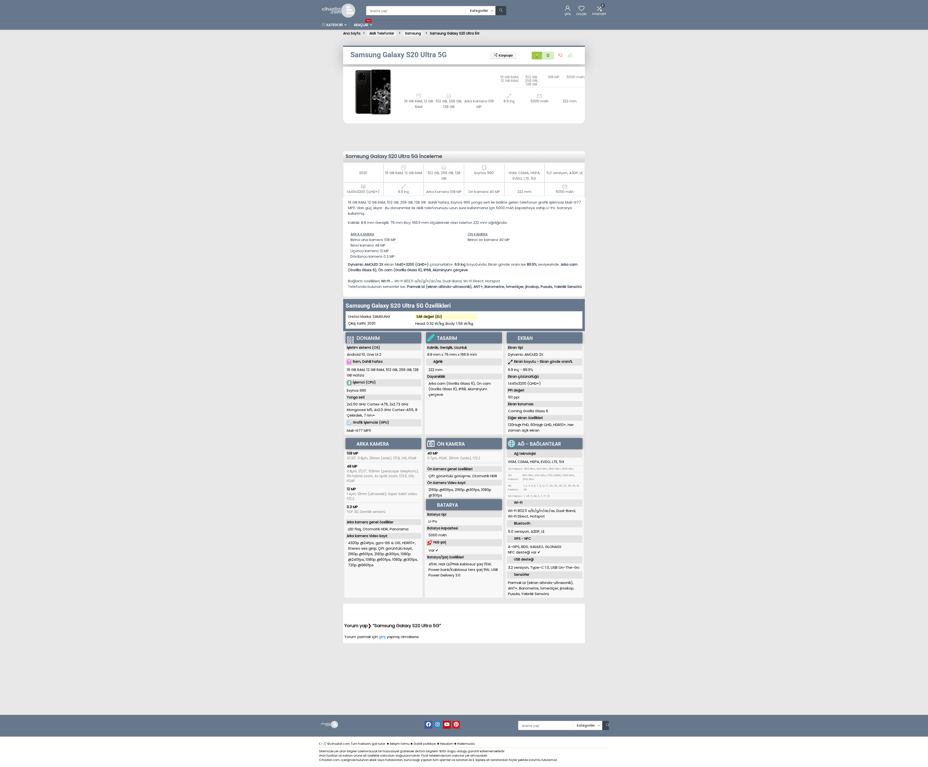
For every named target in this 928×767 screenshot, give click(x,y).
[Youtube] (447, 725)
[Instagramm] (438, 725)
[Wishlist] (581, 9)
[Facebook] (428, 725)
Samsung (413, 33)
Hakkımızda (466, 744)
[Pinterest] (456, 725)
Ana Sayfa (351, 33)
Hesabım (446, 744)
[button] (348, 91)
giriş (383, 636)
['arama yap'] (500, 10)
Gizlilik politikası (424, 744)
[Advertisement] (465, 137)
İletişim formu (400, 744)
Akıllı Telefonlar (381, 33)
